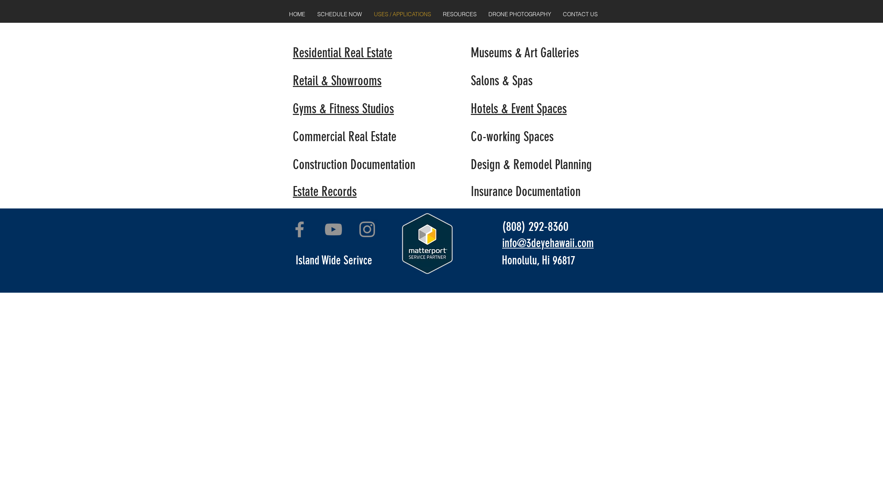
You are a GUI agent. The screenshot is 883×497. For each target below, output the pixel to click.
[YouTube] (333, 229)
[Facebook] (299, 229)
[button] (460, 14)
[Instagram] (367, 229)
